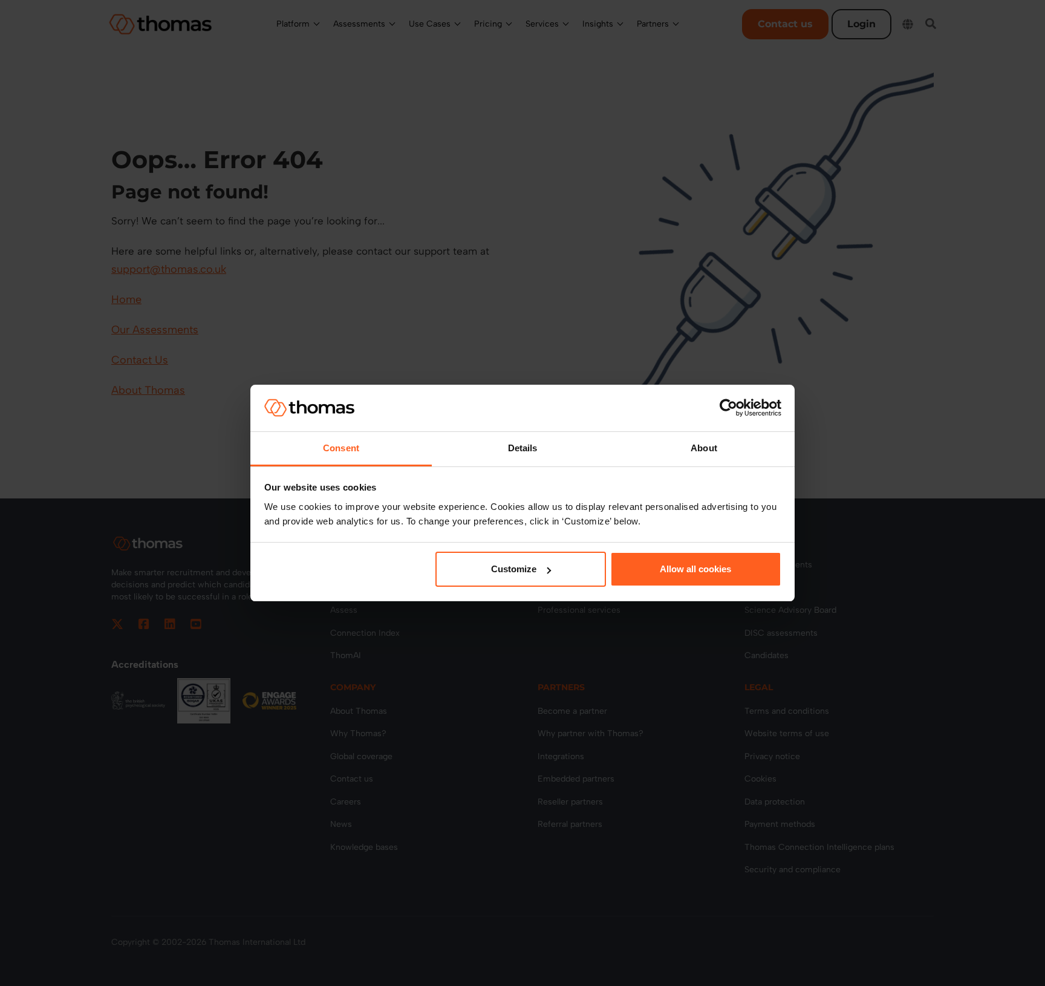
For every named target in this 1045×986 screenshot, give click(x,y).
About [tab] (704, 448)
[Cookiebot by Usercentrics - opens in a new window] (728, 408)
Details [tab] (523, 448)
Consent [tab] (341, 448)
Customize (513, 569)
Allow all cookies (695, 569)
